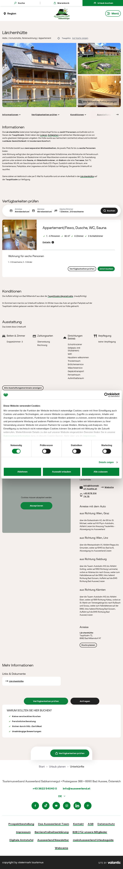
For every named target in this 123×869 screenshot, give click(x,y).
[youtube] (56, 805)
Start (42, 766)
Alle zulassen (101, 472)
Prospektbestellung (21, 823)
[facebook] (35, 805)
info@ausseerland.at (76, 788)
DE (60, 796)
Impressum (89, 435)
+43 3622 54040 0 (45, 788)
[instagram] (66, 805)
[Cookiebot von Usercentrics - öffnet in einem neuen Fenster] (106, 395)
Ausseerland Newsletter (53, 840)
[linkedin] (77, 805)
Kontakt (78, 823)
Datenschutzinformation (16, 435)
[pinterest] (88, 805)
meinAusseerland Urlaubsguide (93, 840)
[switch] (46, 451)
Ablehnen (22, 472)
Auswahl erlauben (61, 472)
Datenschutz (106, 823)
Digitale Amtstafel (21, 840)
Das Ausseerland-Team (53, 823)
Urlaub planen (57, 766)
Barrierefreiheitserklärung (52, 832)
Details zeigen (106, 462)
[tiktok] (46, 805)
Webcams (61, 847)
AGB (90, 823)
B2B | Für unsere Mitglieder (90, 832)
